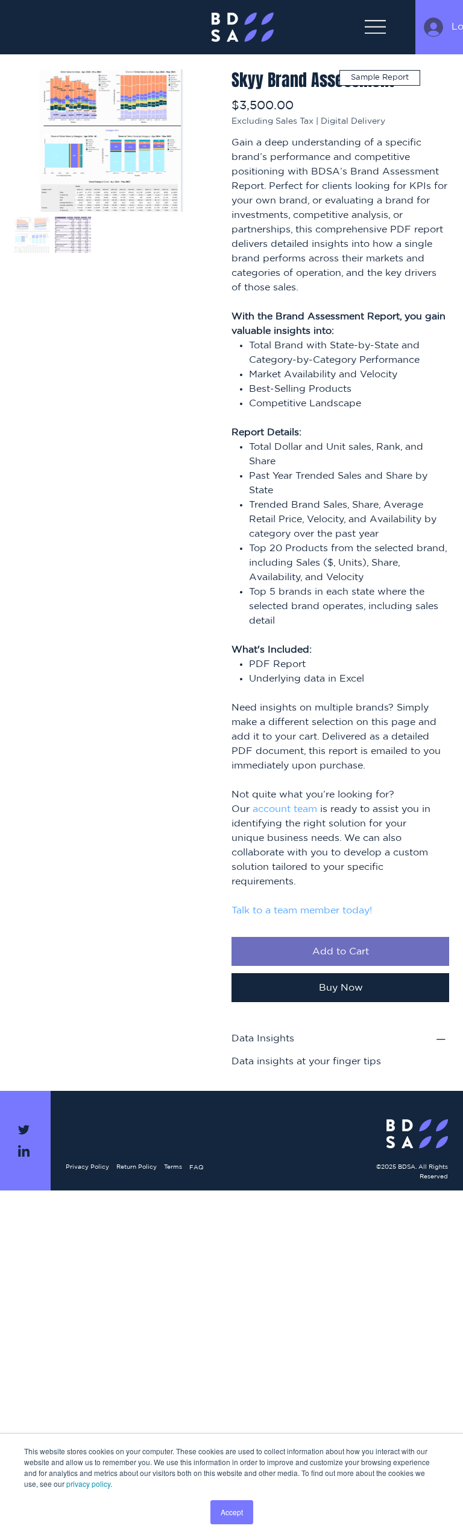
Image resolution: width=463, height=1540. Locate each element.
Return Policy (136, 1167)
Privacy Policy (87, 1167)
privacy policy (88, 1483)
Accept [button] (232, 1512)
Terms (173, 1167)
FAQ (196, 1168)
